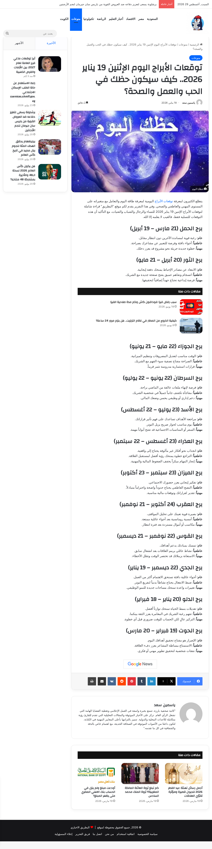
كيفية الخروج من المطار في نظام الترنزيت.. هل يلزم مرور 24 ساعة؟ (136, 320)
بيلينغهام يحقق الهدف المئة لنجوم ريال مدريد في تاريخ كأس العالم (121, 4)
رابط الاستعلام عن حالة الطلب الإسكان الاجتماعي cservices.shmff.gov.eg (22, 92)
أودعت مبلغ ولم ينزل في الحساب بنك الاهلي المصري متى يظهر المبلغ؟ (98, 792)
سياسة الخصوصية (147, 834)
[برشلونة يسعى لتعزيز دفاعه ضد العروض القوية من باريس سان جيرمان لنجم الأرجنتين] (49, 118)
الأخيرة (51, 43)
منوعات (76, 18)
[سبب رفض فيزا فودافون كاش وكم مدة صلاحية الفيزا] (191, 307)
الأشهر (19, 43)
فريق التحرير (82, 834)
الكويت (64, 18)
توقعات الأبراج (164, 201)
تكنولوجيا (88, 18)
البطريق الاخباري (80, 827)
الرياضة (101, 18)
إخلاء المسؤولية (63, 834)
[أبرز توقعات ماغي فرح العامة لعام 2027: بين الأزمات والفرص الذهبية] (49, 64)
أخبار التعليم (116, 18)
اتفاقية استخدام (126, 834)
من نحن (109, 834)
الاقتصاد (130, 18)
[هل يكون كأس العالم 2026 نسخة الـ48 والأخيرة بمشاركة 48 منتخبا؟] (49, 171)
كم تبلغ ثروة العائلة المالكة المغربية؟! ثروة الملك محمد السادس (142, 792)
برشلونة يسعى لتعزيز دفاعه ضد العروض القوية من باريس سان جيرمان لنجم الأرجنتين (22, 121)
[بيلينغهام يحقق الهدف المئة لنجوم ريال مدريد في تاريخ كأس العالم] (49, 147)
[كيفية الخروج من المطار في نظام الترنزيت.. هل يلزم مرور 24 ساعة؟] (191, 325)
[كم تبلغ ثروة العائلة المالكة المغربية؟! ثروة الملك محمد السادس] (140, 773)
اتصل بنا (97, 834)
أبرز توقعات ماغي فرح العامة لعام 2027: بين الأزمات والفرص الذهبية (24, 65)
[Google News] (140, 664)
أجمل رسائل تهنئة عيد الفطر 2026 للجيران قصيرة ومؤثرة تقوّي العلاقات (185, 792)
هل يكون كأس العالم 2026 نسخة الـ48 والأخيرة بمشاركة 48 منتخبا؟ (22, 173)
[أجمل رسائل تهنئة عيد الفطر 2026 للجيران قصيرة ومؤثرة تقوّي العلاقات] (183, 773)
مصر (141, 18)
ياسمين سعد (188, 102)
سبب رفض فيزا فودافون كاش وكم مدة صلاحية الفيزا (143, 302)
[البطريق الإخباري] (197, 22)
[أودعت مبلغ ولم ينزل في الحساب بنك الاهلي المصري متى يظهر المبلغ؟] (96, 773)
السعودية (152, 18)
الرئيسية (195, 44)
